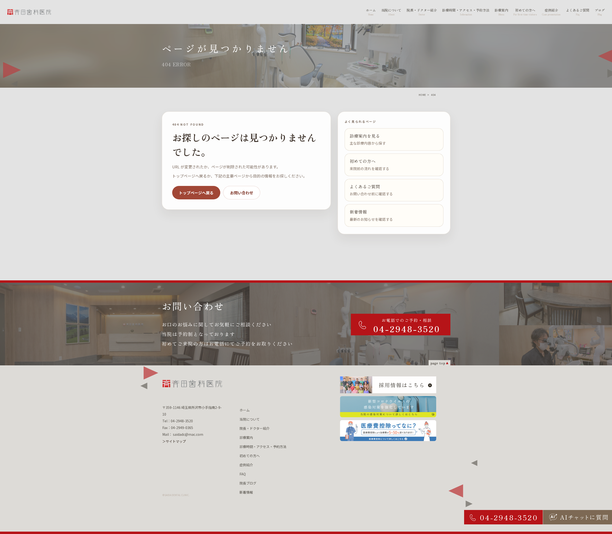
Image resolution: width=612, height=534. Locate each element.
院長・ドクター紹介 (255, 428)
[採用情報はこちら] (388, 384)
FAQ (243, 474)
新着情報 (246, 492)
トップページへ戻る (196, 193)
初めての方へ (250, 455)
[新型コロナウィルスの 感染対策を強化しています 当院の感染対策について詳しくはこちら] (388, 406)
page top (437, 362)
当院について (250, 419)
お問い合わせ (241, 193)
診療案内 (246, 437)
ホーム (245, 410)
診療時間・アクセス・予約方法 (263, 446)
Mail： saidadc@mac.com (182, 434)
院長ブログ (248, 483)
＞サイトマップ (174, 441)
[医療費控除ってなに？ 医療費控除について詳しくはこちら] (388, 430)
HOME (422, 95)
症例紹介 (246, 464)
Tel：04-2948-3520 (177, 420)
